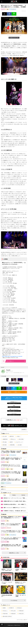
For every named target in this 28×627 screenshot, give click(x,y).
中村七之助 (13, 610)
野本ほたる (13, 439)
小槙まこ (19, 436)
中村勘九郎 (21, 610)
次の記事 (23, 429)
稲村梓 (11, 442)
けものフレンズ (19, 442)
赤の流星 (20, 445)
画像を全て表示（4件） (15, 37)
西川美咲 (5, 445)
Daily (5, 495)
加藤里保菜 (5, 439)
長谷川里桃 (21, 439)
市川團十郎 (11, 608)
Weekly (14, 495)
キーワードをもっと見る (21, 619)
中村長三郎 (21, 613)
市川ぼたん (5, 610)
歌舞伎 (4, 608)
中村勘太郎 (13, 613)
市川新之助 (19, 608)
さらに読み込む (14, 600)
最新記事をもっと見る (14, 553)
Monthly (23, 495)
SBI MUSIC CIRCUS (7, 616)
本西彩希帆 (12, 445)
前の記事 (4, 429)
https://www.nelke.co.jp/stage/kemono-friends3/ (12, 356)
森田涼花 (12, 436)
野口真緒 (5, 442)
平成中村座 (5, 613)
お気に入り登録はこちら (10, 361)
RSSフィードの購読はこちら (14, 392)
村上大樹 (5, 436)
